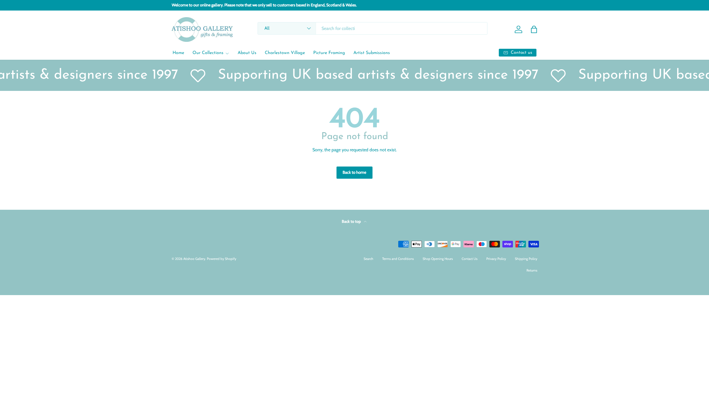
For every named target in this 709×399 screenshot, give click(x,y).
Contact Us (469, 259)
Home (178, 53)
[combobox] (372, 28)
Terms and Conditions (398, 259)
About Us (247, 53)
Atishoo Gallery (194, 259)
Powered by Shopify (221, 259)
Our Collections (208, 53)
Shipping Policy (526, 259)
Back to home (354, 172)
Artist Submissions (371, 53)
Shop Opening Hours (438, 259)
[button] (534, 29)
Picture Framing (329, 53)
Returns (531, 270)
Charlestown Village (285, 53)
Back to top (352, 221)
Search (368, 259)
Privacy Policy (496, 259)
